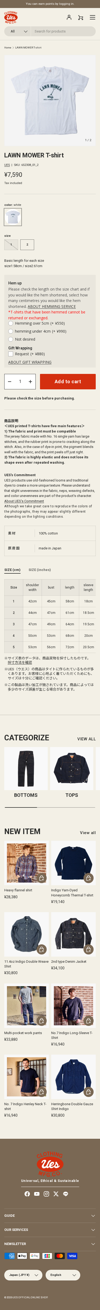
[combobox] (50, 31)
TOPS (71, 795)
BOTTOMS (26, 795)
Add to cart (68, 381)
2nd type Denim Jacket (68, 962)
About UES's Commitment (24, 501)
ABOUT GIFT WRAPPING (29, 362)
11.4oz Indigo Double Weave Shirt (26, 964)
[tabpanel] (50, 616)
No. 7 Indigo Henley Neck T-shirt (25, 1106)
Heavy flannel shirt (18, 890)
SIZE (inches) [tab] (40, 570)
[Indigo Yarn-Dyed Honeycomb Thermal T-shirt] (73, 863)
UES (7, 165)
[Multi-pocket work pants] (26, 1005)
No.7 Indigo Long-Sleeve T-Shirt (72, 1035)
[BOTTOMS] (26, 768)
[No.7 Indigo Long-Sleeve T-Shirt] (73, 1005)
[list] (50, 100)
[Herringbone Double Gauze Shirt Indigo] (73, 1077)
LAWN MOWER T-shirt (28, 47)
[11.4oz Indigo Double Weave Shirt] (26, 934)
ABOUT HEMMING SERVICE (52, 306)
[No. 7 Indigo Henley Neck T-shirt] (26, 1077)
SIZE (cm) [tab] (12, 570)
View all (88, 832)
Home (7, 47)
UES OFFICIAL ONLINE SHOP (30, 1297)
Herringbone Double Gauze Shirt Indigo (72, 1106)
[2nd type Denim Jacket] (73, 934)
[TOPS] (72, 768)
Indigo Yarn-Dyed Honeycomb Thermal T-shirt (72, 892)
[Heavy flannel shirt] (26, 863)
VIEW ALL (86, 739)
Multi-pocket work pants (23, 1033)
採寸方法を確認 (20, 662)
